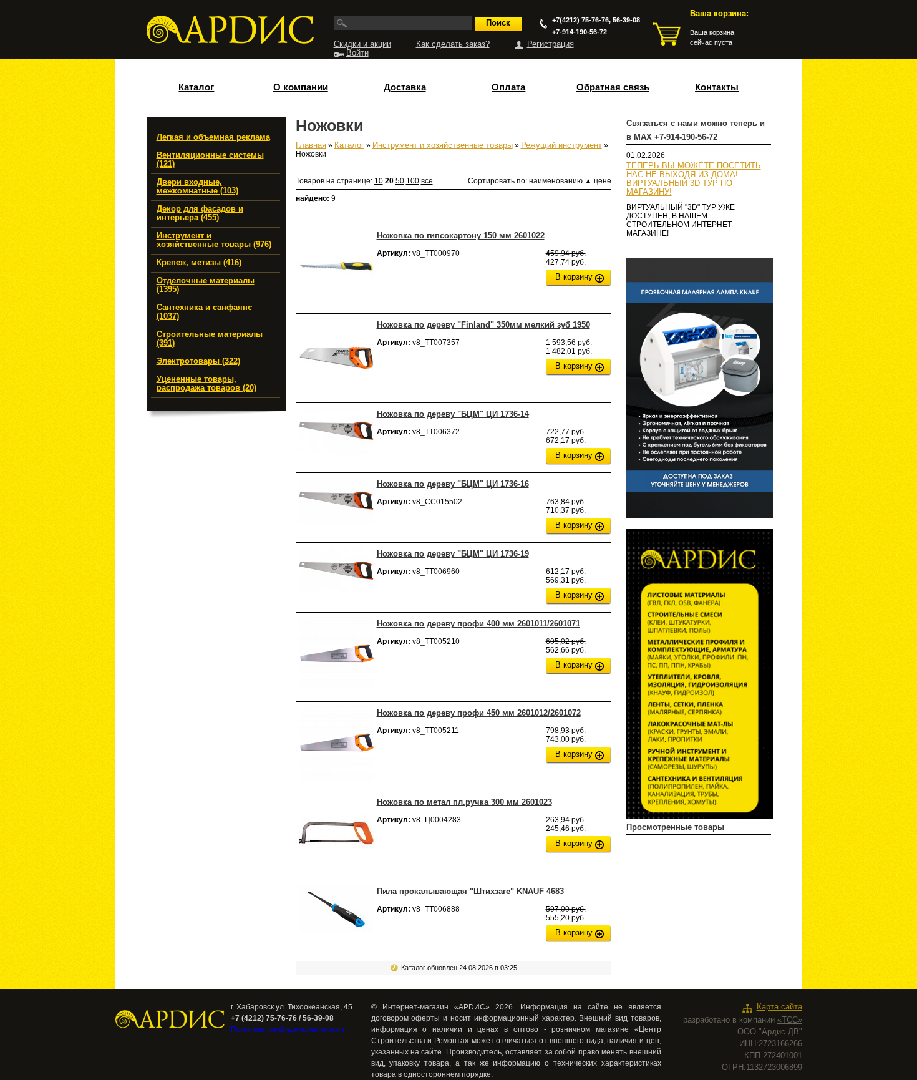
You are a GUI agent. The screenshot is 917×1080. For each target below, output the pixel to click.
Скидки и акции (362, 44)
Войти (357, 53)
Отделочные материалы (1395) (206, 285)
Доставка (405, 87)
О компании (300, 87)
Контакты (717, 87)
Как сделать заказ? (453, 44)
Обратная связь (612, 87)
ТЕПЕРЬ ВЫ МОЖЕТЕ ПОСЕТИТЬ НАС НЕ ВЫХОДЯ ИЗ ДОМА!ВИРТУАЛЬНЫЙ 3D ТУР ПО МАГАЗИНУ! (693, 179)
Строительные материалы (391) (210, 339)
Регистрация (550, 44)
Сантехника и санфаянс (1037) (204, 312)
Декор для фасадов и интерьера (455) (200, 213)
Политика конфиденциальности (287, 1029)
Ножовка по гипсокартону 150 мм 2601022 (461, 235)
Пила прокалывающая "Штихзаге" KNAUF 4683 (470, 891)
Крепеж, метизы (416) (199, 262)
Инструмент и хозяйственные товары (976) (214, 240)
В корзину (574, 277)
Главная (311, 145)
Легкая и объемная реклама (213, 137)
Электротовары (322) (198, 361)
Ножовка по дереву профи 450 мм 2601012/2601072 (479, 713)
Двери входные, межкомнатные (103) (197, 186)
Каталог (196, 87)
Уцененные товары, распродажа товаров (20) (206, 383)
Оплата (508, 87)
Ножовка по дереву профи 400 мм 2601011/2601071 (478, 623)
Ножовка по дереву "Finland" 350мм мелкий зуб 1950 (483, 324)
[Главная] (230, 30)
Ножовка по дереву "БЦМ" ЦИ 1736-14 (453, 414)
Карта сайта (779, 1007)
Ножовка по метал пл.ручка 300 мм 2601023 (464, 802)
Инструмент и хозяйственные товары (442, 145)
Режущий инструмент (561, 145)
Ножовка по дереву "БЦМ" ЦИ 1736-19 (453, 553)
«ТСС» (789, 1020)
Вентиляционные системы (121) (210, 159)
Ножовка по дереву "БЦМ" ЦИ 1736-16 (453, 484)
